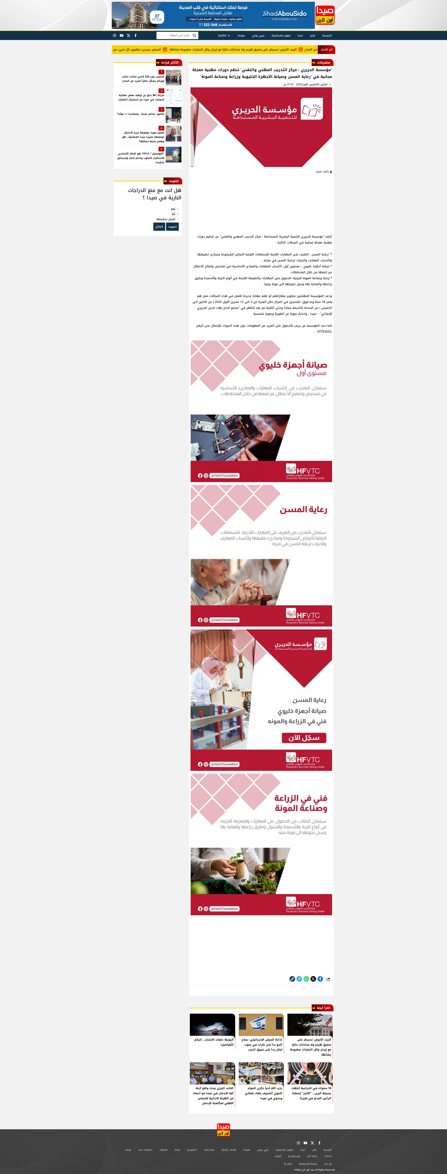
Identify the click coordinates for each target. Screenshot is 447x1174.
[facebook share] (320, 979)
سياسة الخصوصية (308, 1163)
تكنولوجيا (192, 1149)
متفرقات (163, 1149)
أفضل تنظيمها (165, 219)
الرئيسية (327, 35)
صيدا (300, 35)
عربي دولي (258, 35)
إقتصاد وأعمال (228, 1149)
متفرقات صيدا (145, 1149)
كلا (173, 214)
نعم (173, 208)
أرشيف (277, 1156)
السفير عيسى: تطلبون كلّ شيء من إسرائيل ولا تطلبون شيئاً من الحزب (147, 49)
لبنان (312, 35)
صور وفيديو (294, 1156)
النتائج (159, 226)
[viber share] (299, 979)
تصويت (172, 226)
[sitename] (223, 1129)
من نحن (328, 1163)
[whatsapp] (292, 979)
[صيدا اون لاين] (325, 15)
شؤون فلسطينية (281, 35)
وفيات (128, 1149)
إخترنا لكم (312, 1156)
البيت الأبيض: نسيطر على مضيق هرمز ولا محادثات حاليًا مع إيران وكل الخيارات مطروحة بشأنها (267, 49)
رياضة (177, 1149)
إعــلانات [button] (328, 1156)
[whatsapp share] (306, 979)
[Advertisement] (261, 202)
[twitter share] (313, 979)
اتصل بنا (288, 1163)
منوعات (241, 35)
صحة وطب (209, 1149)
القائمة (222, 35)
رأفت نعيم (323, 171)
